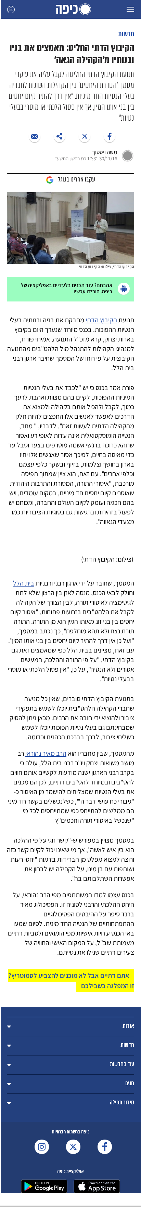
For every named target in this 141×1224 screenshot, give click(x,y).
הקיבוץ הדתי (101, 319)
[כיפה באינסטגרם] (42, 1147)
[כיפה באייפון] (97, 1186)
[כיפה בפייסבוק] (105, 1147)
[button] (130, 9)
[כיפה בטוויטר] (73, 1147)
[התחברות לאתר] (11, 9)
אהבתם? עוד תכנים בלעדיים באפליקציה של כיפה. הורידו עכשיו (66, 288)
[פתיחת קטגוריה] (70, 1026)
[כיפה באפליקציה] (44, 1186)
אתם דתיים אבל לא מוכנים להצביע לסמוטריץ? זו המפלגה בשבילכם (71, 980)
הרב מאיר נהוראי (45, 753)
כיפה (70, 9)
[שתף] (109, 136)
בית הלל (23, 583)
